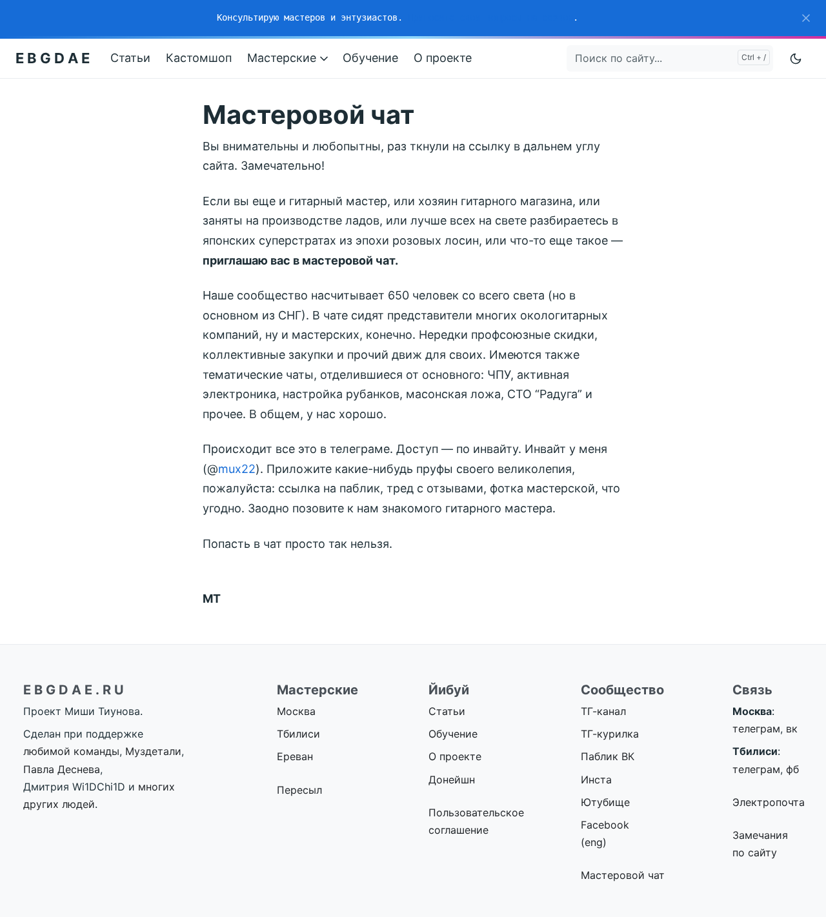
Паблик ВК (607, 756)
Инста (596, 779)
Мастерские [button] (283, 58)
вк (792, 728)
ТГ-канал (603, 711)
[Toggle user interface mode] (795, 58)
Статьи (130, 58)
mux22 (237, 469)
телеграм (756, 728)
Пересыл (299, 789)
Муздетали (153, 751)
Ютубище (605, 802)
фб (792, 769)
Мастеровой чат (623, 875)
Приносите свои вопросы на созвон (490, 17)
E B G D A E (52, 58)
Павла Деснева (61, 769)
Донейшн (451, 779)
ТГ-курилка (610, 733)
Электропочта (768, 802)
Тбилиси (298, 733)
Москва (296, 711)
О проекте (443, 58)
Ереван (295, 756)
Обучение (370, 58)
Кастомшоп (199, 58)
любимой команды (71, 751)
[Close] (806, 18)
